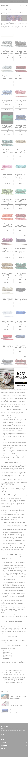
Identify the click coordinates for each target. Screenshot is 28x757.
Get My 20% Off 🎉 (21, 382)
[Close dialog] (27, 368)
